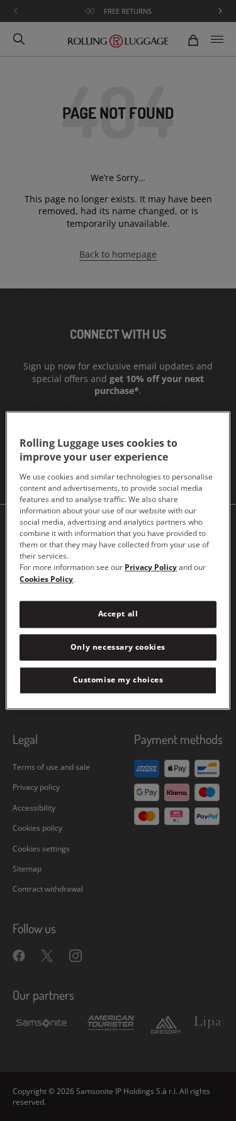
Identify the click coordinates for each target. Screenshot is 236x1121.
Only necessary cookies (118, 647)
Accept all (118, 613)
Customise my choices (118, 680)
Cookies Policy (46, 579)
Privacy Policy (151, 567)
